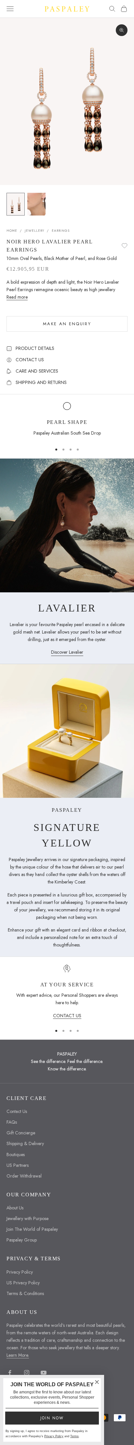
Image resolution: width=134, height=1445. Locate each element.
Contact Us (17, 1111)
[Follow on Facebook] (10, 1372)
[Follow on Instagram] (26, 1372)
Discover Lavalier (67, 652)
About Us (15, 1207)
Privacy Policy (20, 1272)
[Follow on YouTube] (43, 1372)
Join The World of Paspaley (32, 1229)
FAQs (12, 1122)
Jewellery (34, 230)
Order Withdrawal (24, 1176)
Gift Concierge (21, 1133)
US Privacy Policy (23, 1282)
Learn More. (18, 1355)
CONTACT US (67, 1015)
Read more (17, 297)
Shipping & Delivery (25, 1143)
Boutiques (16, 1154)
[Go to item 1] (16, 204)
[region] (67, 420)
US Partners (18, 1165)
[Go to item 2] (36, 204)
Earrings (61, 230)
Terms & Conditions (25, 1293)
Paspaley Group (22, 1240)
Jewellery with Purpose (27, 1218)
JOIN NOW (52, 1418)
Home (12, 230)
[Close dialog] (97, 1382)
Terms (74, 1436)
